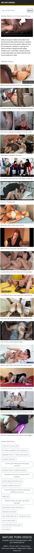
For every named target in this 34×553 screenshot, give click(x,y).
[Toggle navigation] (30, 2)
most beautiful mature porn (11, 525)
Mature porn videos (24, 548)
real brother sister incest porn (12, 507)
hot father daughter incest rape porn (15, 450)
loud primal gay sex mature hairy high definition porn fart (17, 491)
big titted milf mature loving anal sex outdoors (17, 475)
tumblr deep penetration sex (12, 481)
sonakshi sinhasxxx (8, 459)
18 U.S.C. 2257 (14, 546)
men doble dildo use (9, 516)
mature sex (17, 551)
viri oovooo (6, 529)
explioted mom (7, 455)
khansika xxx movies (9, 512)
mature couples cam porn (11, 485)
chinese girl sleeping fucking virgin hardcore (17, 464)
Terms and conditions (8, 548)
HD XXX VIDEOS (8, 2)
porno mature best (8, 520)
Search (29, 10)
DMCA (5, 546)
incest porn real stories (10, 446)
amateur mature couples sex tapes (14, 470)
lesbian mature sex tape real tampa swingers (17, 502)
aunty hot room (24, 516)
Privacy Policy (24, 546)
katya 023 (5, 496)
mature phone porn (22, 455)
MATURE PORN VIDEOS (17, 537)
